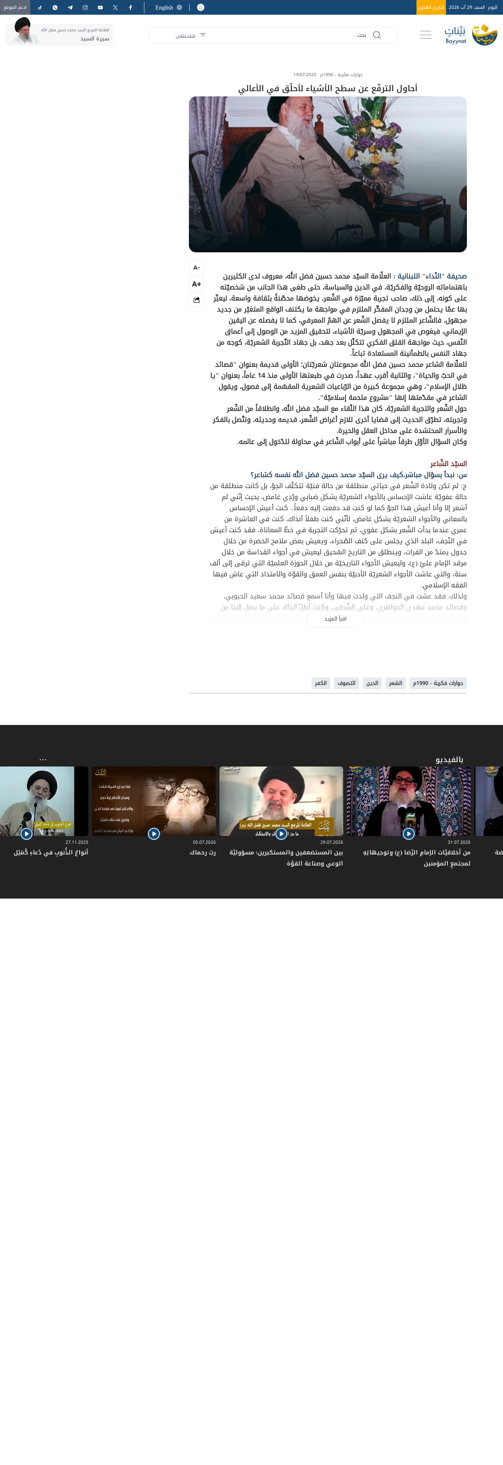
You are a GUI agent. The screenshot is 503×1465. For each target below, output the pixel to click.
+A (196, 284)
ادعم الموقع (15, 7)
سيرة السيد (94, 39)
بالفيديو (449, 760)
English (164, 7)
